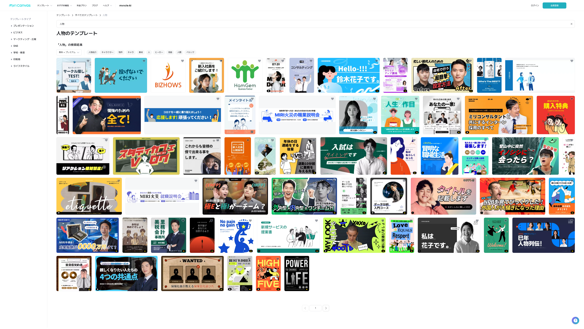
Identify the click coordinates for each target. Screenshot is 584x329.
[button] (575, 320)
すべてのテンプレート (86, 15)
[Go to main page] (20, 6)
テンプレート (63, 15)
